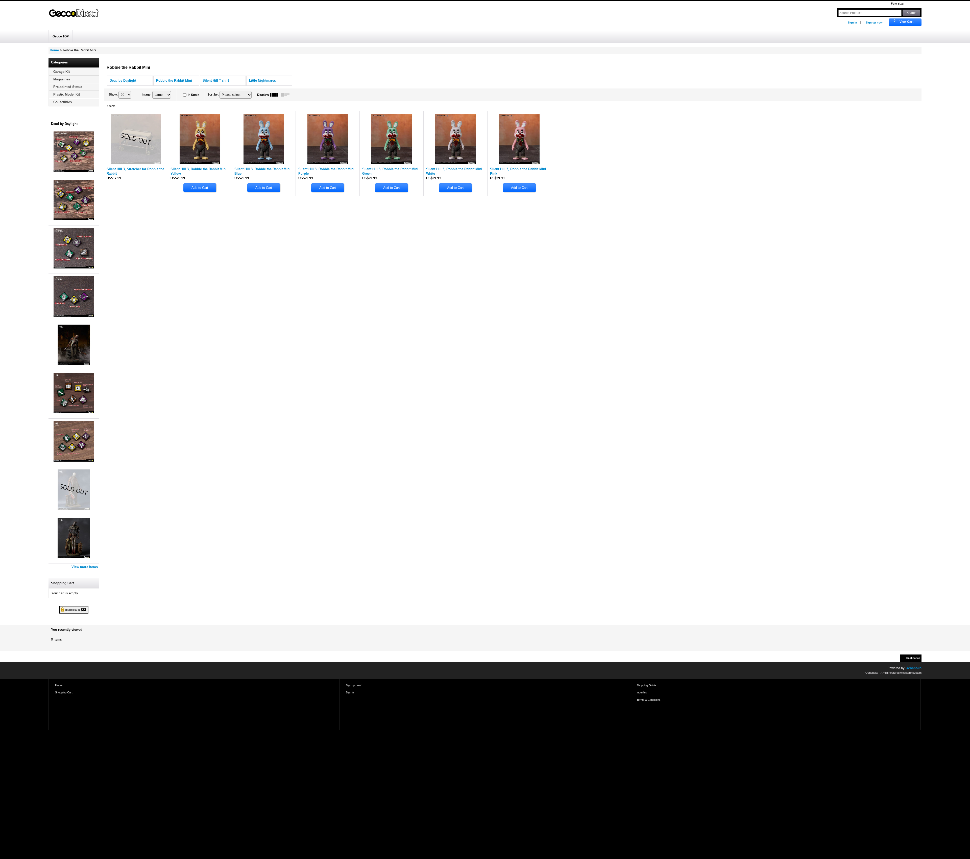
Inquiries (642, 692)
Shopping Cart (63, 692)
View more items (84, 567)
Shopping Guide (646, 685)
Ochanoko (914, 668)
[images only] (275, 95)
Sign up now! (875, 22)
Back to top (913, 658)
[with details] (286, 95)
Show (113, 94)
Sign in (852, 22)
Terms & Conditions (649, 699)
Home (58, 685)
